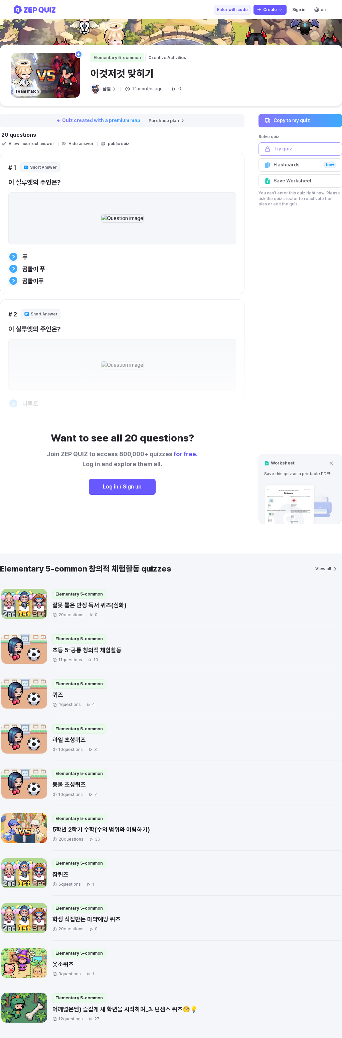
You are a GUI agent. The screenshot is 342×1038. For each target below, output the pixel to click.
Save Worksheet (293, 180)
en (323, 9)
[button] (300, 489)
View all (323, 568)
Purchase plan (164, 120)
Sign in (298, 9)
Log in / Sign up (122, 486)
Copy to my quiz (292, 120)
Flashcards (304, 164)
